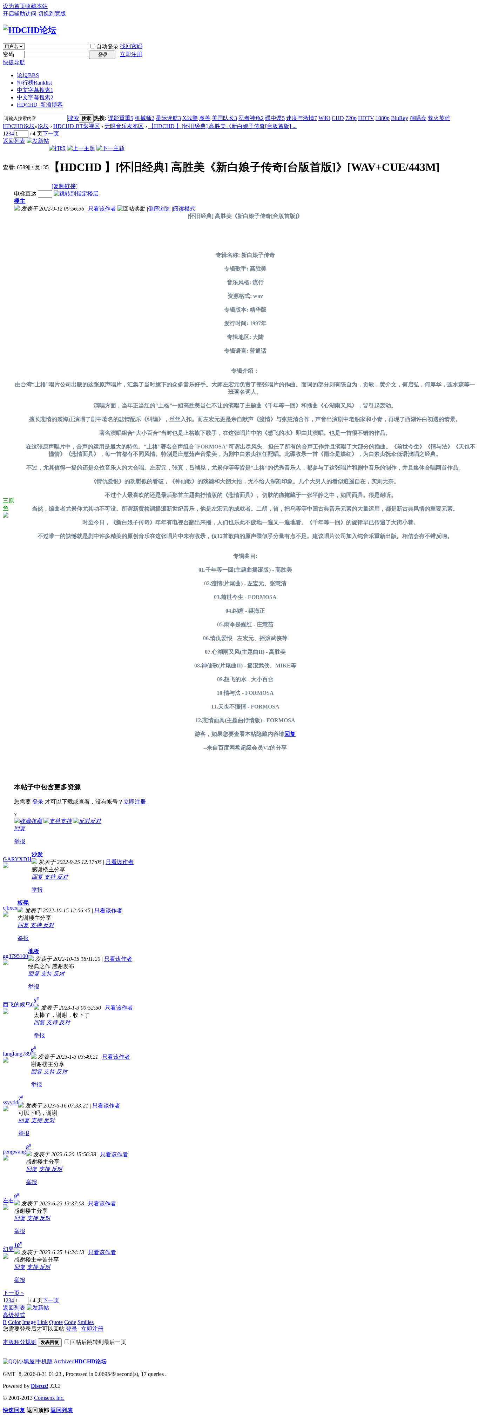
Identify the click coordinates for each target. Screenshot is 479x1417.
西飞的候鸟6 (18, 1004)
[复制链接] (64, 186)
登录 (37, 802)
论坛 (28, 75)
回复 (290, 734)
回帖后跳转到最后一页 (98, 1342)
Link (42, 1322)
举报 (19, 841)
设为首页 (14, 6)
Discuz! (39, 1386)
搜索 (73, 118)
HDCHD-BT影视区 (76, 126)
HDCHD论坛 (19, 126)
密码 (8, 54)
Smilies (85, 1322)
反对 (62, 877)
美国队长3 (224, 118)
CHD (338, 118)
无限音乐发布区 (124, 126)
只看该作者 (102, 209)
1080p (383, 118)
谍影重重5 (120, 118)
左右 (8, 1200)
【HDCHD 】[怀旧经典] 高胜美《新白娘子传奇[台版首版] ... (222, 126)
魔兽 (204, 118)
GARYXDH (17, 859)
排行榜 (34, 83)
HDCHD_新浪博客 (40, 105)
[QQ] (10, 1361)
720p (351, 118)
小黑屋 (26, 1361)
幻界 (8, 1249)
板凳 (23, 903)
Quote (56, 1322)
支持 (50, 877)
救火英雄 (439, 118)
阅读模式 (184, 209)
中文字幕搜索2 (35, 97)
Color (14, 1322)
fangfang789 (17, 1054)
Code (70, 1322)
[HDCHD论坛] (29, 30)
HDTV (366, 118)
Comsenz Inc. (49, 1398)
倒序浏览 (159, 209)
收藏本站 (36, 6)
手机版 (44, 1361)
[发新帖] (38, 141)
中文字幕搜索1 (35, 90)
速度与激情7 (301, 118)
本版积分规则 (19, 1342)
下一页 (50, 134)
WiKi (324, 118)
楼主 (19, 201)
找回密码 (131, 46)
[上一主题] (81, 148)
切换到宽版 (52, 13)
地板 (33, 951)
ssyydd (10, 1102)
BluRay (399, 118)
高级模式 (14, 1315)
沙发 (37, 854)
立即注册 (131, 54)
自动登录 (107, 46)
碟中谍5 (275, 118)
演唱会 (418, 118)
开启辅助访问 (19, 13)
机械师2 (144, 118)
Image (29, 1322)
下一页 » (13, 1293)
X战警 (190, 118)
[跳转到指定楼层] (76, 194)
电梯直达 (25, 194)
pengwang (14, 1152)
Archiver (63, 1361)
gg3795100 (15, 956)
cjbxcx (10, 908)
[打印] (57, 148)
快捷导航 (14, 62)
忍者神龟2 (251, 118)
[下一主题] (110, 148)
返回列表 (14, 141)
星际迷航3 (168, 118)
